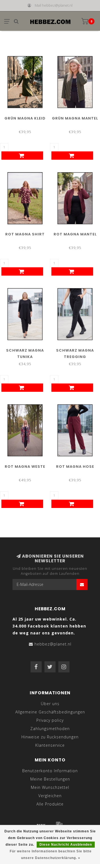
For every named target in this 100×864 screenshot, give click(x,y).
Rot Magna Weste (25, 466)
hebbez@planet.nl (52, 644)
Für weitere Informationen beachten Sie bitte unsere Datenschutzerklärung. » (51, 854)
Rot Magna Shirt (25, 234)
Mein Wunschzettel (50, 787)
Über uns (50, 703)
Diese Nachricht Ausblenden (65, 845)
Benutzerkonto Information (50, 770)
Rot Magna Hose (75, 466)
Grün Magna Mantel (75, 118)
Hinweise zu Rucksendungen (50, 737)
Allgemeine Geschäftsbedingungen (50, 712)
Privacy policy (50, 720)
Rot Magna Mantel (75, 234)
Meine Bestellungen (50, 779)
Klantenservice (50, 745)
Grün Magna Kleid (25, 118)
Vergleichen (50, 795)
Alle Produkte (50, 804)
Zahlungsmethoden (50, 728)
